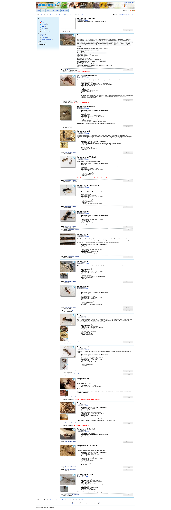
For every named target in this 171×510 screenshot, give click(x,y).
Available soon (42, 44)
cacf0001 (86, 447)
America (44, 24)
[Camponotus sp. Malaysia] (65, 112)
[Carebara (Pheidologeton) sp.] (67, 80)
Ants (41, 21)
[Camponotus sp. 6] (67, 135)
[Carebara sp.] (67, 39)
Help (53, 10)
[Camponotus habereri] (67, 351)
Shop (42, 10)
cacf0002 (86, 476)
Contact (48, 10)
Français (74, 502)
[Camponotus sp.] (67, 239)
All (82, 14)
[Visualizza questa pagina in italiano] (134, 10)
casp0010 (87, 187)
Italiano (78, 502)
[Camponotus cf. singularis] (67, 433)
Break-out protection (47, 39)
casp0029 (87, 37)
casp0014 (87, 133)
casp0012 (87, 159)
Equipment (42, 34)
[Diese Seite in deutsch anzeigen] (132, 10)
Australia (44, 28)
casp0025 (87, 236)
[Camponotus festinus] (67, 407)
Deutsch (70, 502)
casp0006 (87, 431)
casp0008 (87, 263)
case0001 (86, 317)
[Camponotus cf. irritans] (67, 479)
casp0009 (87, 213)
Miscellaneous (45, 31)
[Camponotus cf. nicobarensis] (67, 450)
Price (129, 14)
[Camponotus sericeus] (67, 319)
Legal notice (93, 502)
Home (38, 10)
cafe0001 (86, 405)
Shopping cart (129, 2)
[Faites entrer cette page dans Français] (128, 10)
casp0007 (87, 288)
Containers (44, 35)
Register (127, 5)
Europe (43, 30)
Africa (43, 23)
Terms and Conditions (85, 502)
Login (127, 4)
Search (57, 10)
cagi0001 (86, 380)
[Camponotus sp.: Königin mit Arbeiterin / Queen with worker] (67, 215)
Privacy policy (64, 10)
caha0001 (87, 349)
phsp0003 (87, 77)
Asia (43, 26)
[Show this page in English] (130, 10)
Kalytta (72, 503)
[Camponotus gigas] (67, 383)
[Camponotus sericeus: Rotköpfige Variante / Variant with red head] (64, 334)
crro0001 (86, 20)
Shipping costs (99, 502)
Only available (43, 42)
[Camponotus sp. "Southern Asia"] (67, 190)
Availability (124, 14)
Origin (132, 14)
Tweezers (44, 37)
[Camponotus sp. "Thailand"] (67, 161)
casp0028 (87, 108)
